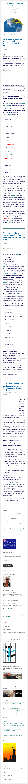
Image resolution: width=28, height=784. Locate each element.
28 (14, 533)
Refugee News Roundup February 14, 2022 (12, 703)
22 (17, 530)
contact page (7, 634)
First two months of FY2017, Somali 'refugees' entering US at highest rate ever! (14, 236)
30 (20, 533)
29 (17, 533)
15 (17, 528)
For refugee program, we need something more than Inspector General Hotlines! (13, 387)
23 (20, 530)
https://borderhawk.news (8, 681)
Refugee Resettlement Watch (14, 4)
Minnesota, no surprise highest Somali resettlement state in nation (12, 42)
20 (10, 530)
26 (7, 533)
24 (23, 530)
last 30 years (9, 279)
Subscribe (7, 566)
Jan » (7, 536)
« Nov (4, 536)
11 (4, 528)
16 (20, 528)
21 (14, 530)
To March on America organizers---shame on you (13, 733)
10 (23, 526)
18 (4, 530)
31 (23, 533)
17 (23, 528)
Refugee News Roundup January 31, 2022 (12, 708)
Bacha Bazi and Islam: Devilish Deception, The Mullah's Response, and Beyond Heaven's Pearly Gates (13, 725)
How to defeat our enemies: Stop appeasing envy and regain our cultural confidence (14, 729)
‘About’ (8, 608)
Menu (15, 12)
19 (7, 530)
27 (10, 533)
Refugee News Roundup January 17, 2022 (12, 713)
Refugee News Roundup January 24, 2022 (12, 710)
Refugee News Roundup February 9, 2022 (12, 706)
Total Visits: (5, 779)
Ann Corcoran (12, 47)
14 (14, 528)
